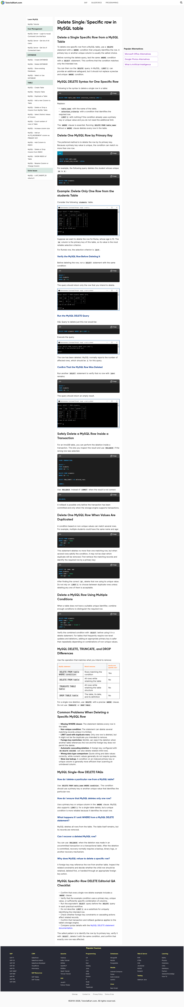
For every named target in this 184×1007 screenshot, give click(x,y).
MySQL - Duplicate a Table (37, 96)
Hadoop (63, 958)
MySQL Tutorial (33, 24)
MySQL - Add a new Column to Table (39, 101)
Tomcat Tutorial (66, 974)
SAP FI (12, 958)
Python (88, 976)
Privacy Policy (98, 994)
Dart (87, 963)
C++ (87, 960)
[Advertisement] (92, 10)
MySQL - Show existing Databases (36, 69)
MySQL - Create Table (36, 87)
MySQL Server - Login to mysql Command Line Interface (39, 35)
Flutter (112, 974)
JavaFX (63, 982)
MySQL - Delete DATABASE (38, 64)
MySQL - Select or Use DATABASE (36, 76)
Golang (88, 966)
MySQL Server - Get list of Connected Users (37, 49)
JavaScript (140, 966)
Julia (87, 971)
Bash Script (114, 988)
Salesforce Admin (37, 960)
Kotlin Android (114, 977)
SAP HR (12, 963)
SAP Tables (35, 977)
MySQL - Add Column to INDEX (37, 143)
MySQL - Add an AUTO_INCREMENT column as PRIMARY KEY (39, 135)
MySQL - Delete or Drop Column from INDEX (36, 150)
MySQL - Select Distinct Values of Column (39, 115)
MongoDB (113, 958)
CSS (138, 963)
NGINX (139, 968)
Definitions (165, 968)
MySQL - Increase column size (39, 128)
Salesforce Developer (38, 963)
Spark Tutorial (65, 971)
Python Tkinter (65, 985)
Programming (112, 3)
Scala (87, 982)
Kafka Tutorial (65, 960)
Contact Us (86, 994)
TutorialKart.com (13, 2)
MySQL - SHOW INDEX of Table (37, 157)
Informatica (35, 968)
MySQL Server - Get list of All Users (38, 42)
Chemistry (165, 963)
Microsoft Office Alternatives (138, 54)
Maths (164, 958)
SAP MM (12, 974)
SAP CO (12, 960)
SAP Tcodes (35, 979)
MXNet (63, 963)
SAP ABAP (13, 971)
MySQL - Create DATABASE (38, 60)
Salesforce (96, 3)
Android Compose (116, 971)
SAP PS (12, 968)
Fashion (164, 971)
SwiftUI (112, 979)
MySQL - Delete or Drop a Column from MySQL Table (37, 108)
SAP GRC (13, 982)
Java (87, 968)
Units (163, 966)
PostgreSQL (114, 963)
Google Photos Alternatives (137, 59)
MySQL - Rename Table (36, 92)
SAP (85, 3)
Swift (87, 984)
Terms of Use (109, 994)
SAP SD (12, 966)
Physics (164, 960)
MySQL (112, 960)
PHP (138, 958)
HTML (139, 960)
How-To (164, 976)
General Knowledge (168, 974)
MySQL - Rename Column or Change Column (38, 164)
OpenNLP (64, 966)
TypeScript (89, 987)
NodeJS (140, 971)
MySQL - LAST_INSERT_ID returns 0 (37, 176)
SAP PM (12, 979)
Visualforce (35, 966)
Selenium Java (142, 979)
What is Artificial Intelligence (138, 64)
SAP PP (12, 976)
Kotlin (87, 974)
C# (87, 958)
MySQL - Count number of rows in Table (37, 122)
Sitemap (75, 994)
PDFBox (63, 968)
